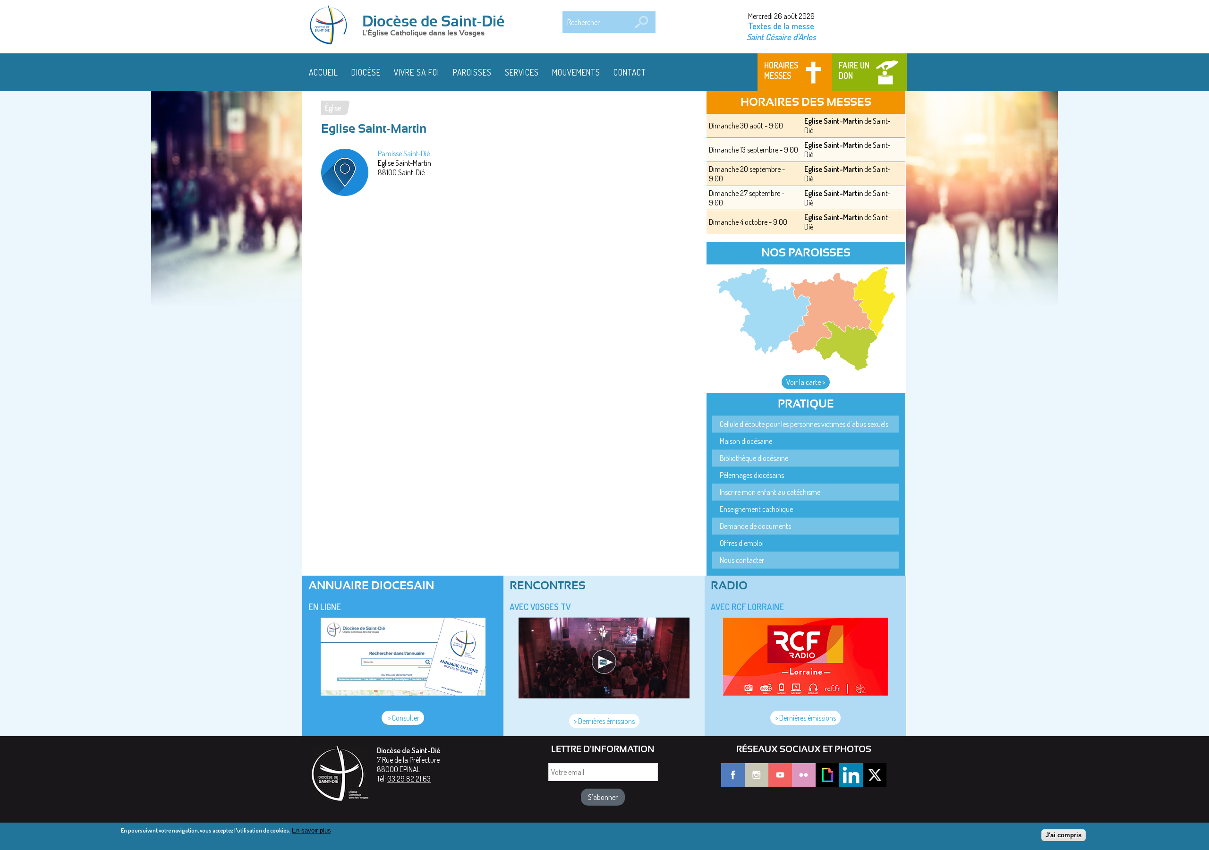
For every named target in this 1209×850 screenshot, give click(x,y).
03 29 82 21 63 (409, 778)
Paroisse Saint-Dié (404, 153)
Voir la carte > (805, 382)
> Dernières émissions (604, 721)
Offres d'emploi (742, 543)
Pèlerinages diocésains (752, 475)
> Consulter (402, 717)
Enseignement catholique (756, 509)
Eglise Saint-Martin (833, 121)
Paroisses (472, 72)
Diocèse (366, 72)
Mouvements (576, 72)
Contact (629, 72)
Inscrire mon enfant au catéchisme (770, 492)
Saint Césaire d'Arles (781, 36)
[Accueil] (331, 25)
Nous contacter (742, 560)
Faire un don (854, 70)
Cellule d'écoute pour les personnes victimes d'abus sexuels (804, 424)
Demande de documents (755, 526)
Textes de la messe (781, 26)
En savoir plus (311, 830)
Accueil (323, 72)
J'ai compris (1063, 834)
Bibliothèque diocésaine (754, 458)
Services (522, 72)
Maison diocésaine (746, 441)
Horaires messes (781, 70)
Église (333, 107)
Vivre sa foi (416, 72)
